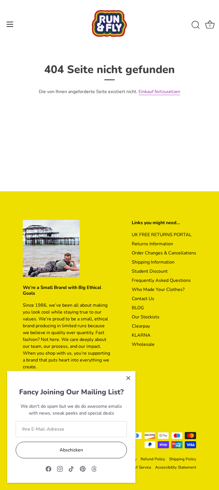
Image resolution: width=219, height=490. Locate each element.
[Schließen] (128, 378)
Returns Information (152, 244)
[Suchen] (195, 25)
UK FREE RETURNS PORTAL (162, 235)
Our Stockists (145, 317)
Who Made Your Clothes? (158, 289)
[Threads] (94, 468)
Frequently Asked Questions (161, 280)
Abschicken (71, 450)
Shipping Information (153, 262)
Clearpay (141, 326)
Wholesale (143, 344)
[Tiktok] (71, 468)
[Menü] (10, 24)
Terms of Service (136, 467)
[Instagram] (60, 468)
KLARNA (141, 335)
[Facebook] (48, 468)
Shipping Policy (182, 459)
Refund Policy (153, 459)
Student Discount (150, 271)
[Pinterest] (83, 468)
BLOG (138, 308)
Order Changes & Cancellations (164, 253)
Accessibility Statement (175, 467)
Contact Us (143, 299)
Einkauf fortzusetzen (159, 92)
